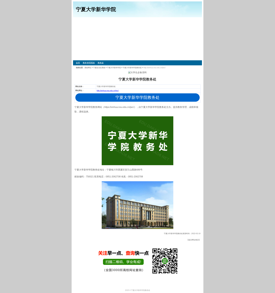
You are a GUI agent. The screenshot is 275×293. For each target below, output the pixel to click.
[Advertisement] (159, 39)
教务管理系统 (89, 63)
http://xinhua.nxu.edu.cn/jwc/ (108, 91)
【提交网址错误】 (194, 240)
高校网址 (88, 68)
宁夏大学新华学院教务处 (132, 68)
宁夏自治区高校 (99, 68)
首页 (78, 63)
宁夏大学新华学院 (114, 68)
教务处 (101, 63)
